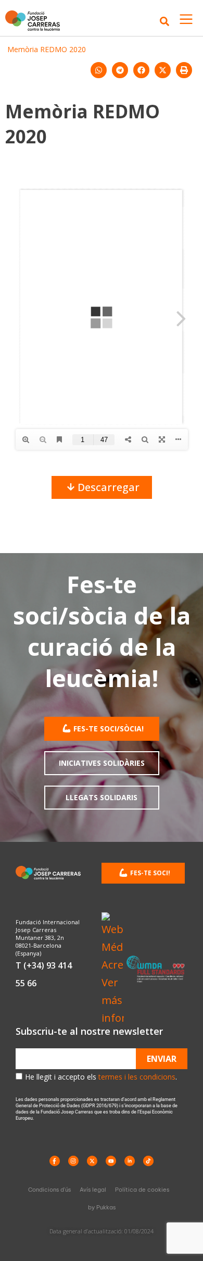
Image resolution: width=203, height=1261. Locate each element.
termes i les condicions (136, 1077)
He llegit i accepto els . (101, 1077)
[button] (99, 70)
